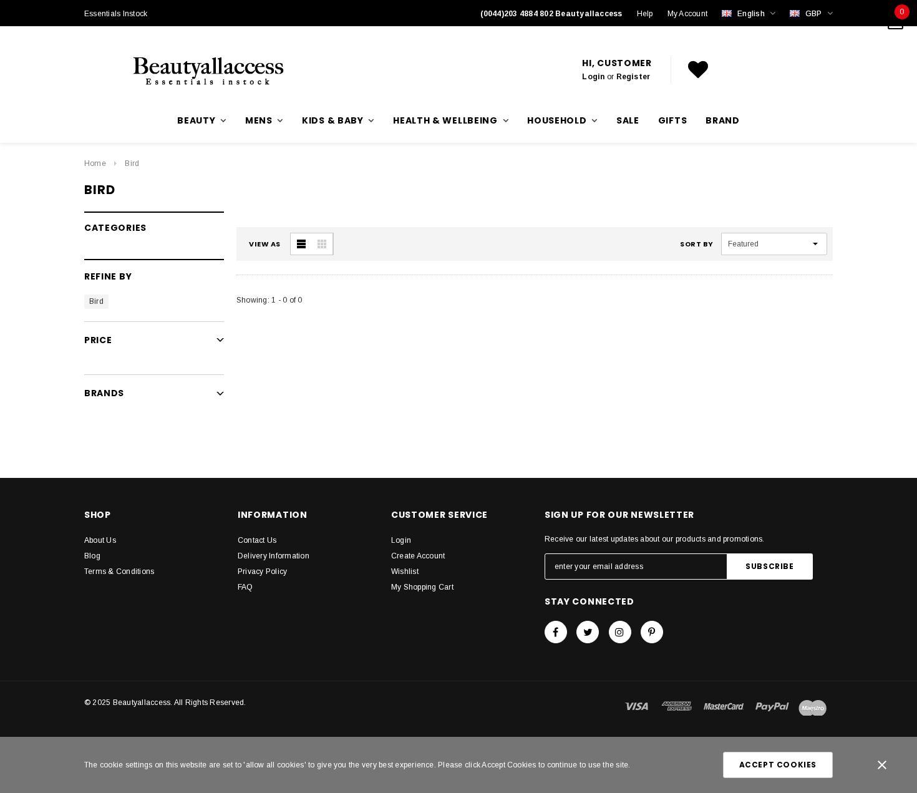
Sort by (697, 244)
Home (95, 163)
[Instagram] (620, 632)
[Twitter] (587, 632)
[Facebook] (556, 632)
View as (265, 244)
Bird (132, 163)
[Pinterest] (652, 632)
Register (633, 76)
